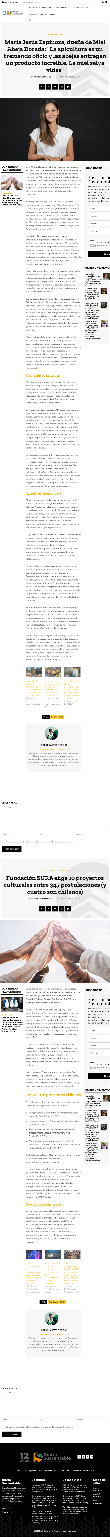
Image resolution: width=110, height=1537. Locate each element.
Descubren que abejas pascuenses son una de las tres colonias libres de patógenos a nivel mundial (72, 690)
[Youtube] (106, 2)
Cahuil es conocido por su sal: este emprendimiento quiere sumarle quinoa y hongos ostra (93, 279)
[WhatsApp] (61, 87)
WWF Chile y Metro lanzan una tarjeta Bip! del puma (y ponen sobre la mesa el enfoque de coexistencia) (74, 1488)
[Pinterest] (55, 87)
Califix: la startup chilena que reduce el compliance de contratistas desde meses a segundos (82, 787)
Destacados (6, 193)
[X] (103, 2)
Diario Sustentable (43, 77)
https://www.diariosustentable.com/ (53, 749)
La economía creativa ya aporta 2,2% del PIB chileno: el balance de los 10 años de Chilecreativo (92, 294)
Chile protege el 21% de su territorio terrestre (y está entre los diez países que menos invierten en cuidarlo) (75, 1499)
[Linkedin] (68, 87)
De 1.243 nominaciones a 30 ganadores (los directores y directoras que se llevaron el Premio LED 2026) (75, 1510)
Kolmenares (57, 717)
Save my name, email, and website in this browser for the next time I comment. (39, 842)
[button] (30, 20)
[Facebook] (96, 2)
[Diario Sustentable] (53, 733)
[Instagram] (99, 2)
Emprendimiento (55, 35)
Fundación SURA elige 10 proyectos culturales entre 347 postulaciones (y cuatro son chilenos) (11, 200)
